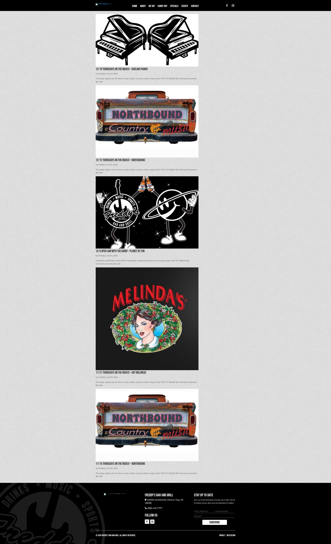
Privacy (222, 535)
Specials (174, 6)
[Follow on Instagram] (232, 5)
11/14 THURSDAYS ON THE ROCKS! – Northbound (120, 464)
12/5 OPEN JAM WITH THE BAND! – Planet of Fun (120, 251)
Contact (195, 6)
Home (134, 6)
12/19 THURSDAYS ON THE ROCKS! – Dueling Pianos (122, 69)
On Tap (152, 6)
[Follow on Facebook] (226, 5)
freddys (102, 74)
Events (184, 6)
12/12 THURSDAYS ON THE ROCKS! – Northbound (120, 160)
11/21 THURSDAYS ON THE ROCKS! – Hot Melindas (121, 373)
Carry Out (162, 6)
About (143, 6)
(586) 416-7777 (154, 508)
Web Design (231, 535)
